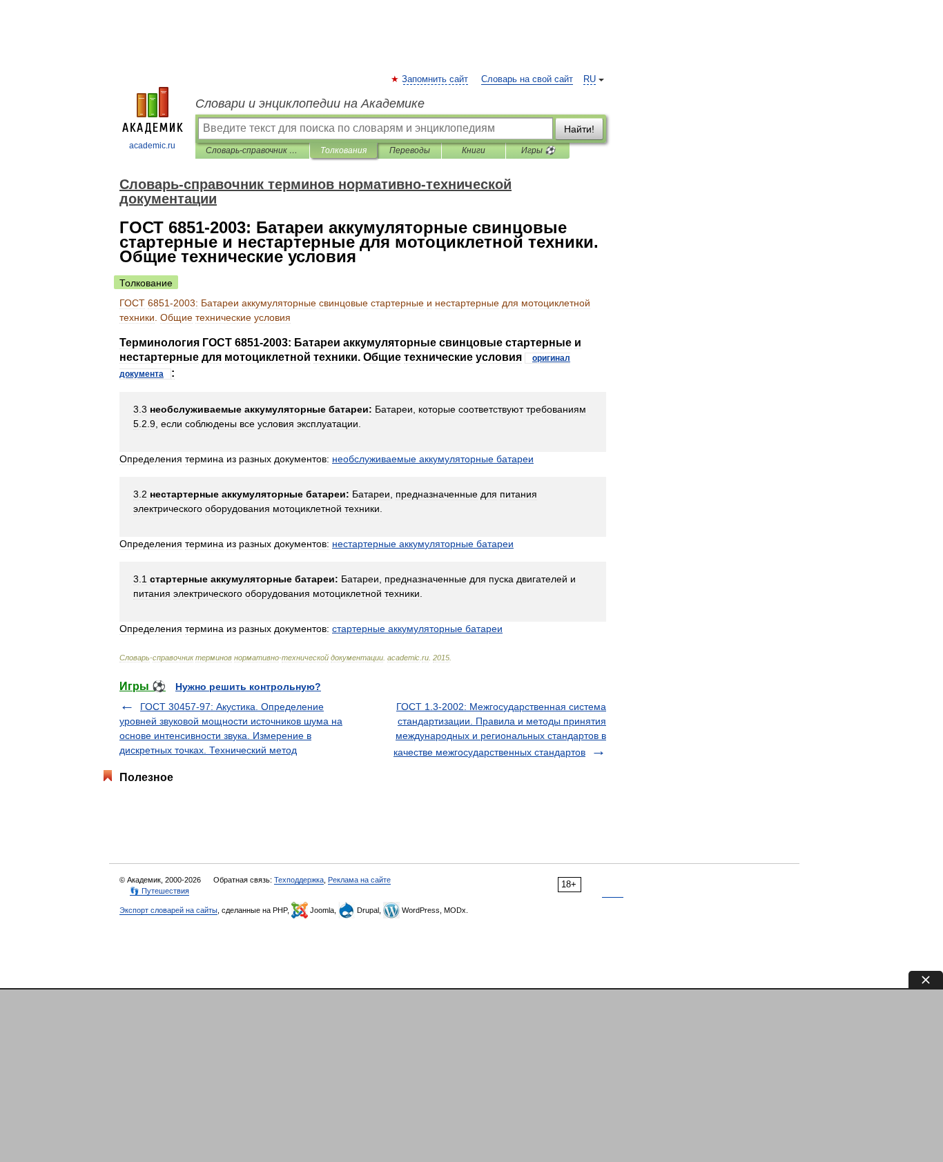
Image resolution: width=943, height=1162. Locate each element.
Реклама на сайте (359, 880)
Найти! (579, 129)
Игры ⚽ (538, 150)
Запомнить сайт (435, 79)
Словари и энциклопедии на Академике (310, 103)
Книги (473, 150)
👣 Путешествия (159, 891)
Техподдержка (299, 880)
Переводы (409, 150)
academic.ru (152, 145)
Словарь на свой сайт (527, 79)
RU (589, 79)
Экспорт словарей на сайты (168, 910)
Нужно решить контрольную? (248, 686)
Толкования (343, 150)
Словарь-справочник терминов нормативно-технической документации (252, 150)
